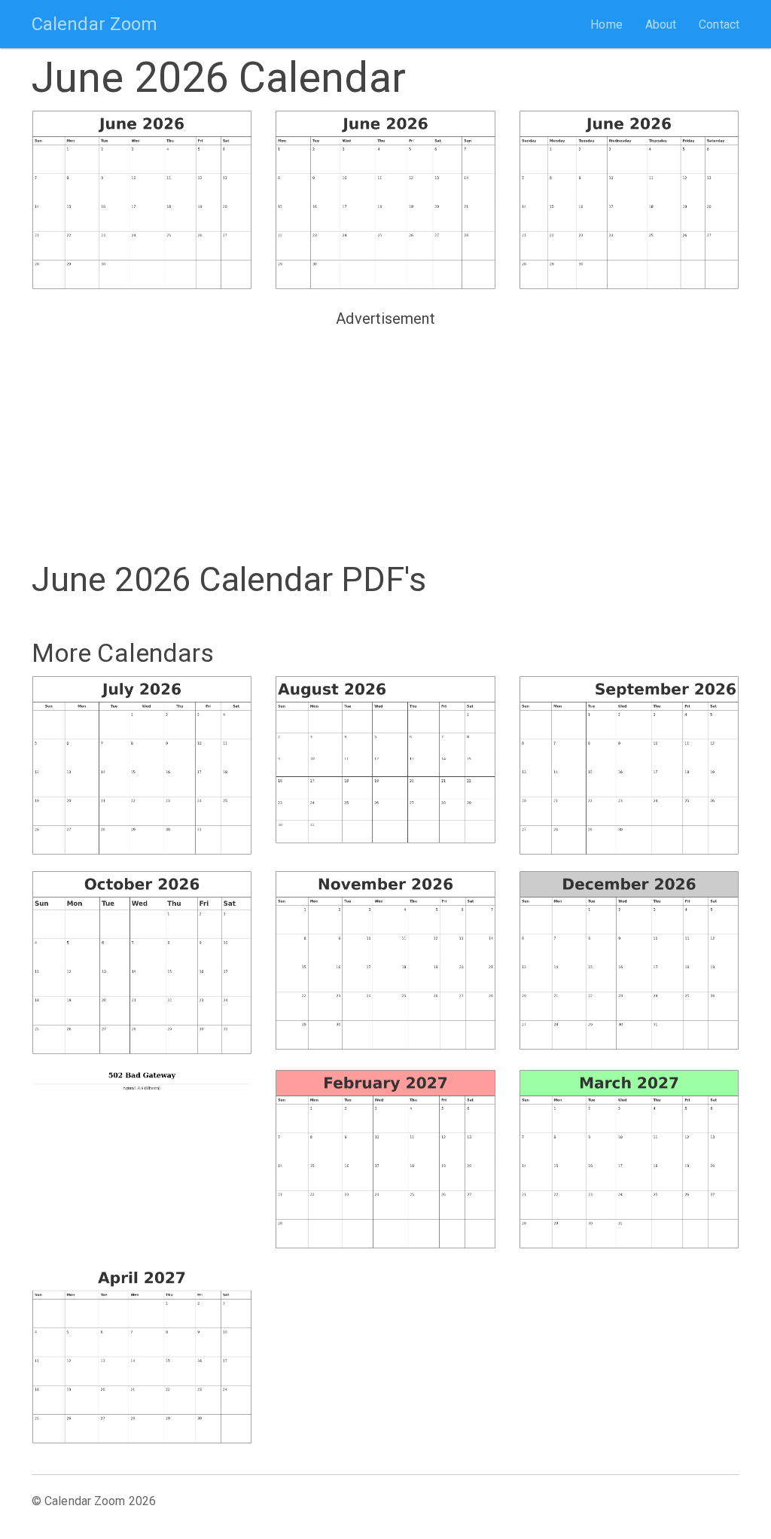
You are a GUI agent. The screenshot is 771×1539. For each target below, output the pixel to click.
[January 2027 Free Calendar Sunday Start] (142, 1153)
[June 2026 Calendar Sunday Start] (142, 200)
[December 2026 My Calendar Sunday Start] (629, 960)
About (661, 24)
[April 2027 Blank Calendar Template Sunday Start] (142, 1353)
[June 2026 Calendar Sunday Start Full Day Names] (629, 200)
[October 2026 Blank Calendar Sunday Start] (142, 962)
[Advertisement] (385, 438)
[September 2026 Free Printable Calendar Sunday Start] (629, 765)
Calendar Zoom (94, 24)
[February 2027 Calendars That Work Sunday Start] (385, 1159)
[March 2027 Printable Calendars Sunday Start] (629, 1159)
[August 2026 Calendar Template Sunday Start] (385, 759)
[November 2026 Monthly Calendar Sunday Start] (385, 960)
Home (606, 24)
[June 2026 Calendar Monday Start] (385, 200)
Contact (719, 24)
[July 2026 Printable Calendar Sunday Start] (142, 765)
